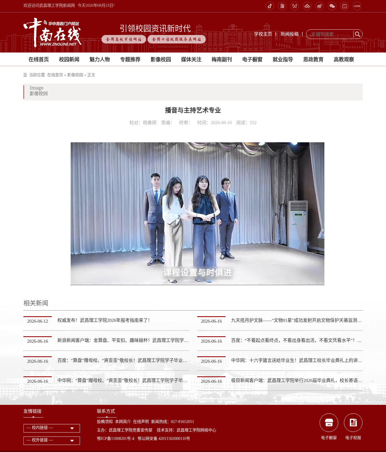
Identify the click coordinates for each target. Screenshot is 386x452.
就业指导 (283, 59)
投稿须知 (105, 422)
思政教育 (313, 59)
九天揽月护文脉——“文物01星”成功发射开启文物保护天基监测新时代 (301, 320)
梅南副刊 (222, 59)
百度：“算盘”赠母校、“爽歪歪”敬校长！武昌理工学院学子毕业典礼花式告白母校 (138, 360)
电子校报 (353, 438)
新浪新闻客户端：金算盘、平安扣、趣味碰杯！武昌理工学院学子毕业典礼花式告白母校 (145, 340)
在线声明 (141, 422)
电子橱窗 (252, 59)
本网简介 (123, 422)
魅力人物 (100, 59)
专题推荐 (130, 59)
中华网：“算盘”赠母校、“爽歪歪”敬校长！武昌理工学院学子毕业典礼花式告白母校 (140, 380)
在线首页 (39, 59)
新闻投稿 (290, 34)
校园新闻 (69, 59)
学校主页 (263, 34)
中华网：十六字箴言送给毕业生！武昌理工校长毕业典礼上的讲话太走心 (303, 360)
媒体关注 (191, 59)
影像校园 (161, 59)
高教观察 (344, 59)
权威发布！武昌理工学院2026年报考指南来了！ (104, 320)
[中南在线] (52, 32)
